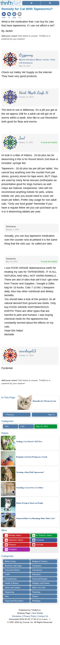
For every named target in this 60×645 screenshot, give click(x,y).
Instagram (12, 549)
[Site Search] (50, 3)
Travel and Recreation (14, 601)
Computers (36, 566)
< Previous (9, 415)
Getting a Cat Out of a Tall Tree (29, 441)
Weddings (36, 601)
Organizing (9, 592)
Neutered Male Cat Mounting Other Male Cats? (35, 518)
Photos (35, 596)
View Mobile (37, 613)
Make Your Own (39, 588)
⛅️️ (50, 619)
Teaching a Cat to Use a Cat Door (29, 488)
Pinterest (12, 545)
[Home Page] (11, 1)
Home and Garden (12, 588)
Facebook (39, 540)
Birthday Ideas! (13, 535)
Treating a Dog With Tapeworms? (30, 472)
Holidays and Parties (41, 583)
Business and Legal (13, 566)
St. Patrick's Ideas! (42, 535)
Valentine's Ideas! (14, 540)
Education (36, 574)
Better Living (10, 561)
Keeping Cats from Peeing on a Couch (31, 457)
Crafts (7, 574)
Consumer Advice (12, 570)
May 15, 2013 (42, 426)
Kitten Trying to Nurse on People (29, 503)
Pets (7, 426)
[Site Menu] (31, 3)
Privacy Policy (29, 616)
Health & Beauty (12, 583)
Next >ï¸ (51, 415)
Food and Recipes (39, 579)
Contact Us (43, 616)
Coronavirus (37, 570)
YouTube (39, 545)
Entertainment (11, 579)
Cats (22, 426)
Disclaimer (17, 616)
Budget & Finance (39, 561)
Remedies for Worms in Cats (44, 401)
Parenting (36, 592)
